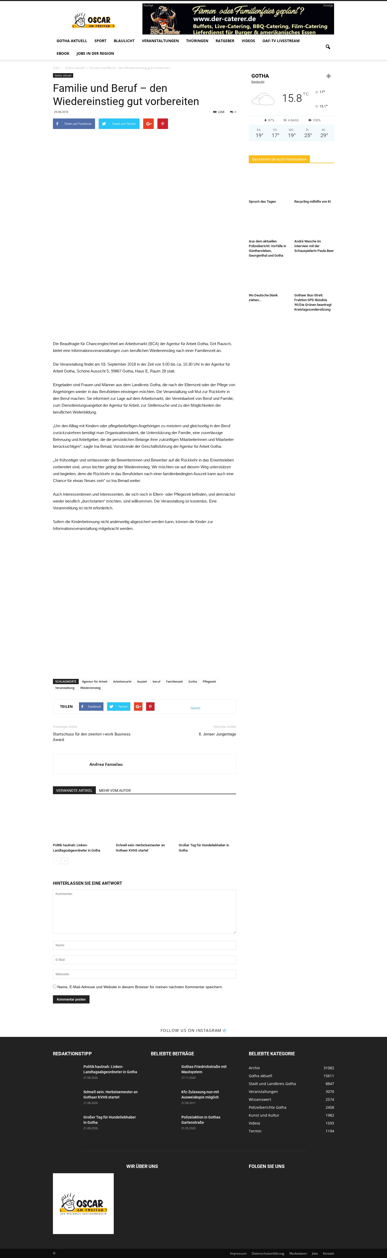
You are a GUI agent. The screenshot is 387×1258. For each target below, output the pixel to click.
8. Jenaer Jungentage (217, 734)
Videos (248, 40)
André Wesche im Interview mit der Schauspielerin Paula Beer (314, 246)
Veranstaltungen (160, 40)
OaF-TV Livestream (281, 40)
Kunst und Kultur (264, 1115)
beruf (156, 681)
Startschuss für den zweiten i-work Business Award (92, 737)
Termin (255, 1130)
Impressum (238, 1253)
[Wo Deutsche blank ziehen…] (269, 277)
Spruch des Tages (262, 201)
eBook (63, 53)
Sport (100, 40)
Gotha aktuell (72, 40)
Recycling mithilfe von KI (312, 201)
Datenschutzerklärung (268, 1253)
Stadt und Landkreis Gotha (272, 1083)
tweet (195, 707)
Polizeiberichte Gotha (267, 1107)
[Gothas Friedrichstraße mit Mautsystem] (164, 1073)
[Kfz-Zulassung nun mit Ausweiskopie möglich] (164, 1098)
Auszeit (142, 681)
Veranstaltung (65, 688)
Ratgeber (225, 40)
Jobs (315, 1253)
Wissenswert (260, 1099)
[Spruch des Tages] (269, 183)
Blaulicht (124, 40)
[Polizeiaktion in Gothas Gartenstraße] (164, 1124)
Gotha (192, 681)
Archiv (254, 1067)
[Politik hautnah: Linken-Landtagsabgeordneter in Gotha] (81, 821)
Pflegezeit (209, 681)
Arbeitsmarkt (122, 681)
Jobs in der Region (95, 53)
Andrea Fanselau (106, 764)
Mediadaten (298, 1253)
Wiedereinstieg (90, 688)
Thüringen (197, 40)
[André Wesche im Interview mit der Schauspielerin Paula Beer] (314, 223)
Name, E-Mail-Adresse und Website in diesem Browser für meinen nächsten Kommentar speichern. (140, 987)
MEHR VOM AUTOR (115, 790)
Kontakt (328, 1253)
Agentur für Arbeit (94, 681)
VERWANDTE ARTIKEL (74, 790)
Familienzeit (174, 681)
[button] (327, 47)
